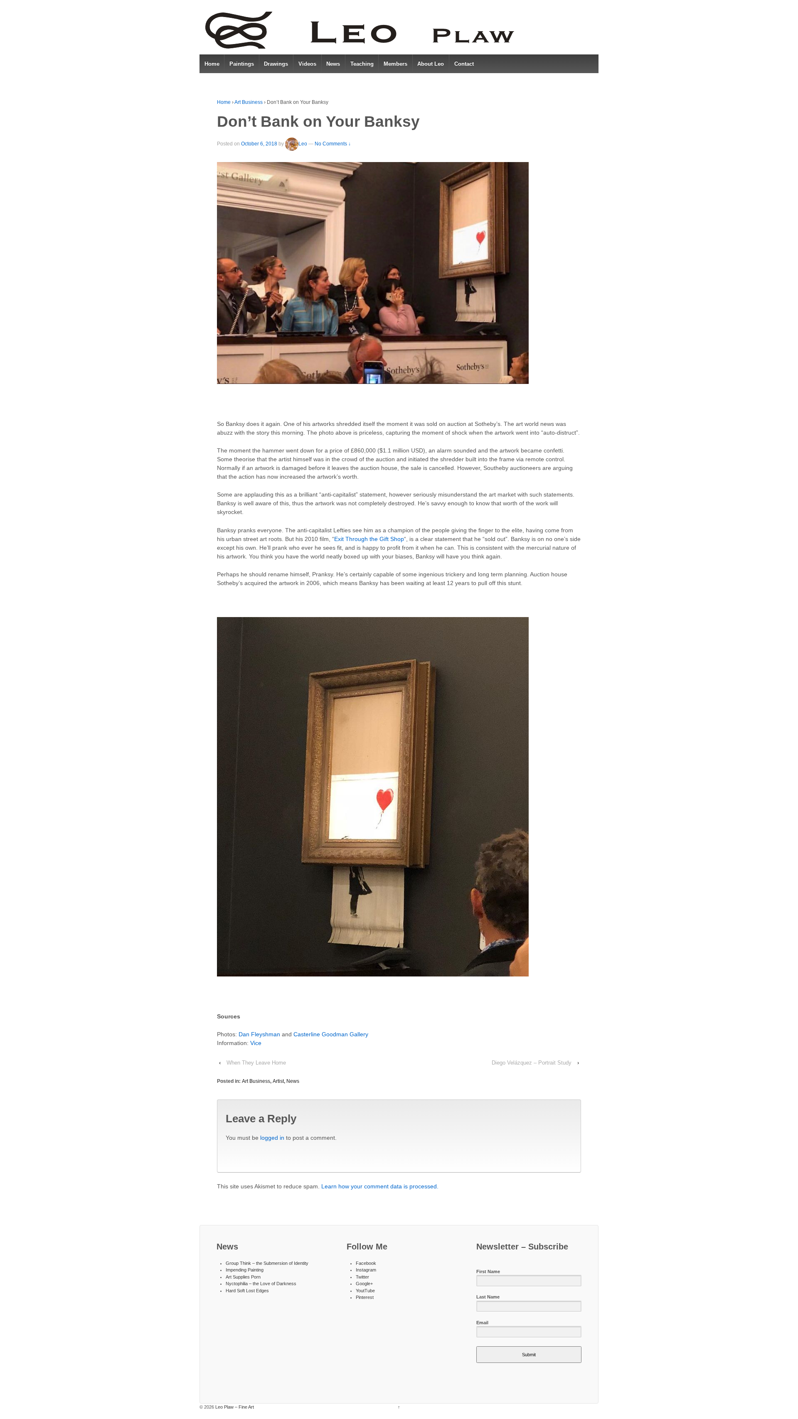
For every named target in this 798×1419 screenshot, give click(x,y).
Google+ (364, 1283)
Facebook (366, 1263)
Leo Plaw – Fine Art (234, 1406)
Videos (307, 64)
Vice (255, 1043)
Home (211, 64)
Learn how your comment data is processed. (379, 1186)
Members (395, 64)
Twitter (362, 1276)
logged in (272, 1137)
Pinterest (365, 1297)
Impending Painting (245, 1269)
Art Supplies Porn (243, 1276)
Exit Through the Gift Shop (369, 539)
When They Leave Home (256, 1063)
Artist (278, 1081)
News (333, 64)
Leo (302, 144)
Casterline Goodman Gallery (330, 1034)
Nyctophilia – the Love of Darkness (261, 1283)
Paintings (241, 64)
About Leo (430, 64)
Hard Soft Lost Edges (247, 1290)
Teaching (362, 64)
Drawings (276, 64)
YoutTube (365, 1290)
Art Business (248, 102)
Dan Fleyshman (259, 1034)
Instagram (366, 1269)
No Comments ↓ (333, 144)
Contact (464, 64)
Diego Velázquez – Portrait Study (531, 1063)
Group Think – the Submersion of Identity (267, 1263)
